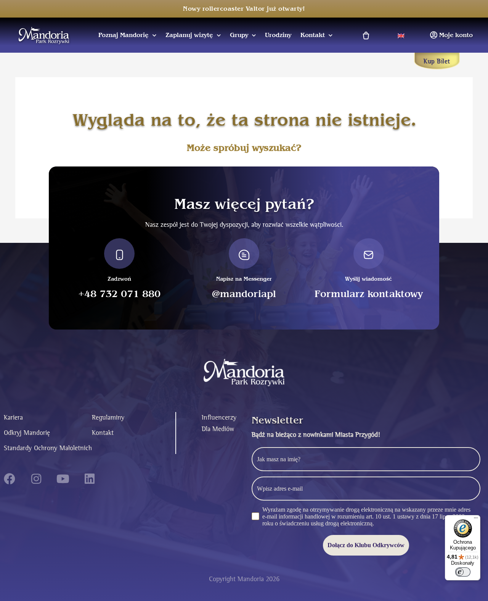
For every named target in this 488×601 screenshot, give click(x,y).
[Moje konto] (433, 35)
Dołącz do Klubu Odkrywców (366, 545)
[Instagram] (36, 479)
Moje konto (456, 35)
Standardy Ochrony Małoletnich (48, 448)
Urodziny (278, 35)
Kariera (13, 418)
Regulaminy (108, 418)
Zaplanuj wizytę (189, 35)
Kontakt (312, 35)
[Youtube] (63, 479)
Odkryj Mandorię (27, 433)
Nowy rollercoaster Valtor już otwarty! (244, 8)
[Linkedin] (89, 479)
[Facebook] (9, 479)
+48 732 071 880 (119, 294)
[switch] (462, 572)
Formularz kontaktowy (369, 294)
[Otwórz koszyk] (365, 35)
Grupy (239, 35)
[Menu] (475, 519)
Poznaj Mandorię (123, 35)
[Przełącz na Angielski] (401, 35)
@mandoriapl (244, 294)
